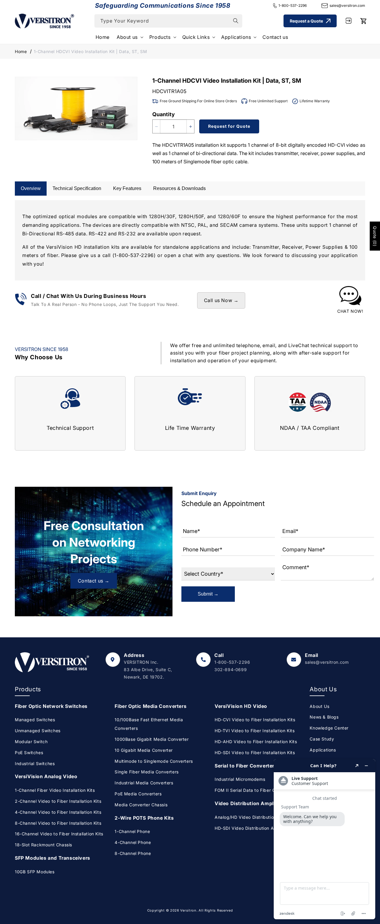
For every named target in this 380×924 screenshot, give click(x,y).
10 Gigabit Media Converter (144, 750)
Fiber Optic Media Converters (150, 706)
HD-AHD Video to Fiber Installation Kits (256, 741)
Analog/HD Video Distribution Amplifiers (257, 817)
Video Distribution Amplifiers (250, 803)
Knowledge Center (329, 727)
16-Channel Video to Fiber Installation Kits (59, 833)
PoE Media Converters (138, 793)
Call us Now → (221, 300)
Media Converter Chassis (141, 804)
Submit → (208, 593)
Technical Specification (77, 188)
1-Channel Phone (132, 831)
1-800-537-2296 (292, 5)
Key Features (127, 188)
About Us (319, 706)
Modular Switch (31, 741)
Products (160, 37)
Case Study (322, 738)
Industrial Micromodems (240, 779)
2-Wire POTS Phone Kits (144, 818)
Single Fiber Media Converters (146, 771)
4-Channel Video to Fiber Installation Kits (58, 812)
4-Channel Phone (133, 842)
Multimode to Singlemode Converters (154, 761)
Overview (31, 188)
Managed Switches (35, 719)
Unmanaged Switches (38, 730)
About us (127, 37)
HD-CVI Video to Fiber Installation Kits (255, 719)
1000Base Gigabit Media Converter (152, 739)
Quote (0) (374, 236)
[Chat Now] (350, 300)
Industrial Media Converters (144, 782)
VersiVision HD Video (241, 706)
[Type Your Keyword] (235, 20)
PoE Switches (29, 752)
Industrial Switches (35, 763)
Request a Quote (306, 20)
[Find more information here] (324, 839)
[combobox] (168, 21)
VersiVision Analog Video (46, 776)
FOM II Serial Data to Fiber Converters (255, 790)
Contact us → (94, 581)
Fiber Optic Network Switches (51, 706)
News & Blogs (324, 716)
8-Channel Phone (133, 853)
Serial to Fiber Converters (246, 766)
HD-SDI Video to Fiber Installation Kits (255, 752)
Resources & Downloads (179, 188)
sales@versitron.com (347, 5)
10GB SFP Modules (35, 871)
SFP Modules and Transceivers (52, 858)
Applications (236, 37)
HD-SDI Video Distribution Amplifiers (253, 828)
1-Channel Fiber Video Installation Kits (55, 790)
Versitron (188, 910)
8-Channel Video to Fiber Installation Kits (58, 823)
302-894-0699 (230, 669)
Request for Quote (229, 126)
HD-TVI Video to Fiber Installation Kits (254, 730)
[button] (129, 37)
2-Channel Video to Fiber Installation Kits (58, 801)
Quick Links (196, 37)
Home (21, 51)
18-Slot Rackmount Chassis (43, 844)
